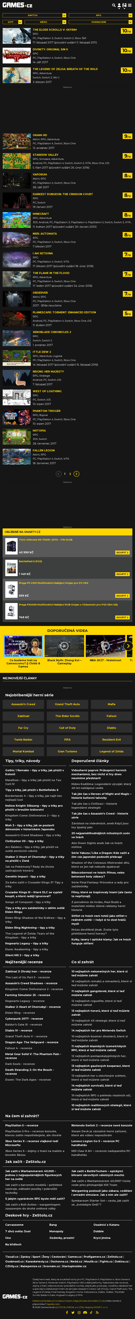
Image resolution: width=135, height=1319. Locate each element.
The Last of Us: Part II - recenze (27, 977)
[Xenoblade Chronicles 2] (17, 338)
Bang (53, 1224)
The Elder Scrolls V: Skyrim (55, 29)
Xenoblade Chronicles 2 (52, 332)
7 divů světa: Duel (18, 1231)
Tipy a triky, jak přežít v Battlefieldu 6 (31, 790)
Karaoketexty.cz (37, 1261)
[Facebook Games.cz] (66, 1312)
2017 (10, 22)
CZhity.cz (11, 1266)
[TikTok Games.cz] (91, 1312)
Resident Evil (111, 739)
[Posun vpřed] (128, 646)
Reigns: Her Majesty (48, 371)
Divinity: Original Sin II (50, 49)
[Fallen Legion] (17, 456)
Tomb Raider (23, 739)
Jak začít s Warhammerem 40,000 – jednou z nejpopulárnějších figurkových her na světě (33, 1175)
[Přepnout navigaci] (119, 5)
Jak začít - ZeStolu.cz (25, 1161)
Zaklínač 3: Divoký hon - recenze (28, 971)
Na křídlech (13, 1244)
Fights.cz (106, 1261)
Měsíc (43, 22)
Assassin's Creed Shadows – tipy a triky (33, 835)
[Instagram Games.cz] (79, 1312)
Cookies (59, 1301)
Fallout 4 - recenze (18, 1048)
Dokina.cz (122, 1261)
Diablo (111, 727)
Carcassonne (14, 1224)
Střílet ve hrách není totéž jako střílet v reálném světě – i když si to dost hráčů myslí (99, 919)
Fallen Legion (44, 450)
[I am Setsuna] (17, 259)
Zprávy (25, 1256)
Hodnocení (99, 22)
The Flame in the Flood (51, 273)
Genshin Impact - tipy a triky (25, 876)
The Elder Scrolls (67, 716)
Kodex (84, 1301)
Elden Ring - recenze (20, 1012)
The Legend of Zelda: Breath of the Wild (65, 69)
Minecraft (41, 213)
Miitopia (39, 430)
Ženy (45, 1256)
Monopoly (56, 1231)
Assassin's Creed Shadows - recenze (31, 983)
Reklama (37, 1301)
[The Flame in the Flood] (17, 279)
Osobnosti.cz (14, 1261)
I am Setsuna (43, 253)
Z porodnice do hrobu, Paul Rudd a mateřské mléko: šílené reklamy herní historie (98, 906)
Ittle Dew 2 (42, 351)
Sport (36, 1256)
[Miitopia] (17, 437)
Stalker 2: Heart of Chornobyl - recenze (33, 1006)
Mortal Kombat (23, 751)
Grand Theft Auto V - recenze (26, 1036)
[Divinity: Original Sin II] (17, 55)
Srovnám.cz (51, 1266)
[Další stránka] (76, 474)
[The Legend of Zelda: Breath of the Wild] (17, 75)
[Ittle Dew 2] (17, 358)
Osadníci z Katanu (106, 1224)
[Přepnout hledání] (114, 5)
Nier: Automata (45, 233)
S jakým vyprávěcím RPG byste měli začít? (35, 1198)
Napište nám (53, 1304)
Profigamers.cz (94, 1256)
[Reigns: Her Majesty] (17, 378)
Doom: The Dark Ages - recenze (28, 1079)
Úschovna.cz (59, 1261)
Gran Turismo (67, 751)
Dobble (99, 1231)
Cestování (59, 1256)
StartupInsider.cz (74, 1266)
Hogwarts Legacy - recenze (25, 1001)
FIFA (67, 739)
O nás (102, 1301)
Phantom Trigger (46, 411)
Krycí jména (102, 1237)
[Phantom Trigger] (17, 417)
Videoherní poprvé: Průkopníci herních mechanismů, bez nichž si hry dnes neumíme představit (98, 774)
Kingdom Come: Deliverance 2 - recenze (34, 989)
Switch (32, 15)
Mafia (111, 704)
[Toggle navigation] (129, 5)
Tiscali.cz (11, 1256)
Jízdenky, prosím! (61, 1237)
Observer (40, 292)
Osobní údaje (72, 1301)
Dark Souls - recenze (20, 1064)
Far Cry (23, 727)
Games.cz (75, 1256)
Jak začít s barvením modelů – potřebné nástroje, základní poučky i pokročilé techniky (33, 1188)
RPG (98, 15)
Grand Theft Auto (67, 704)
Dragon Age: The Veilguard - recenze (31, 1042)
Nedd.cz (76, 1261)
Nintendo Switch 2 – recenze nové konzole (101, 1125)
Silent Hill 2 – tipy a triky (22, 955)
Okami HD (40, 135)
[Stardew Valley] (17, 161)
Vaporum (40, 174)
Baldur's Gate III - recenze (23, 1024)
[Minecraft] (17, 220)
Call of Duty (67, 727)
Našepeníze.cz (31, 1266)
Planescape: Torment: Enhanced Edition (64, 312)
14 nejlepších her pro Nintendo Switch (98, 1030)
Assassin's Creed (23, 704)
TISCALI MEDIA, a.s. (68, 1307)
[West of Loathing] (17, 397)
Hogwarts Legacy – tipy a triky (26, 943)
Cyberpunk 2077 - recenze (24, 1018)
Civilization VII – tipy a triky (24, 841)
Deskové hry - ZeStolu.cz (28, 1215)
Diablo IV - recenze (18, 1030)
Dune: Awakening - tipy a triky (26, 949)
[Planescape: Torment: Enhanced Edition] (17, 318)
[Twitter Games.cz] (72, 1312)
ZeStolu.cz (114, 1256)
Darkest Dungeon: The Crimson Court (63, 194)
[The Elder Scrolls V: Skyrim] (17, 36)
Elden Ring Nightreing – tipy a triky (30, 927)
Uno (8, 1237)
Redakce (48, 1301)
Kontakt (93, 1301)
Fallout (111, 716)
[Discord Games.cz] (85, 1312)
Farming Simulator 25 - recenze (27, 995)
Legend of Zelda (111, 751)
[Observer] (17, 299)
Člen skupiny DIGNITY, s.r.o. (94, 1307)
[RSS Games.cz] (97, 1312)
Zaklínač (23, 716)
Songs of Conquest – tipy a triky (28, 902)
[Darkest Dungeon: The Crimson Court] (17, 200)
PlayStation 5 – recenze (21, 1125)
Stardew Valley (45, 154)
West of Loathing (47, 391)
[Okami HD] (17, 141)
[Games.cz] (17, 5)
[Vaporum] (17, 181)
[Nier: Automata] (17, 240)
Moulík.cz (91, 1261)
